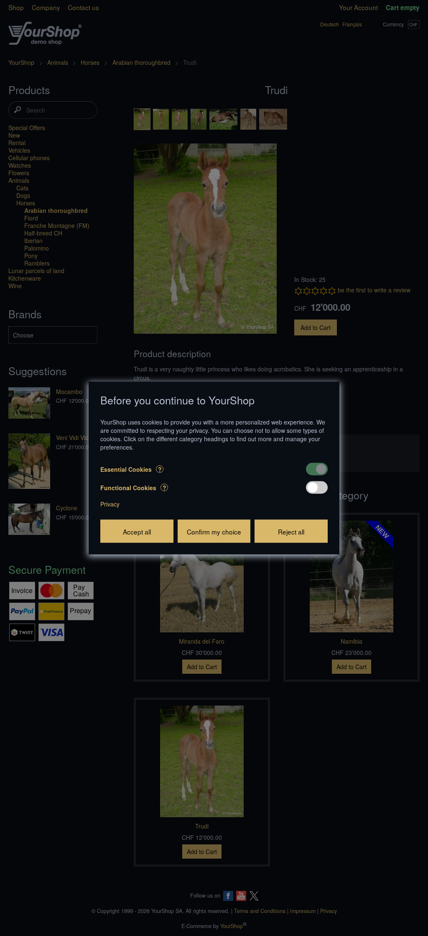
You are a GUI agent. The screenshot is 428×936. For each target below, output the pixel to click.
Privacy (110, 504)
